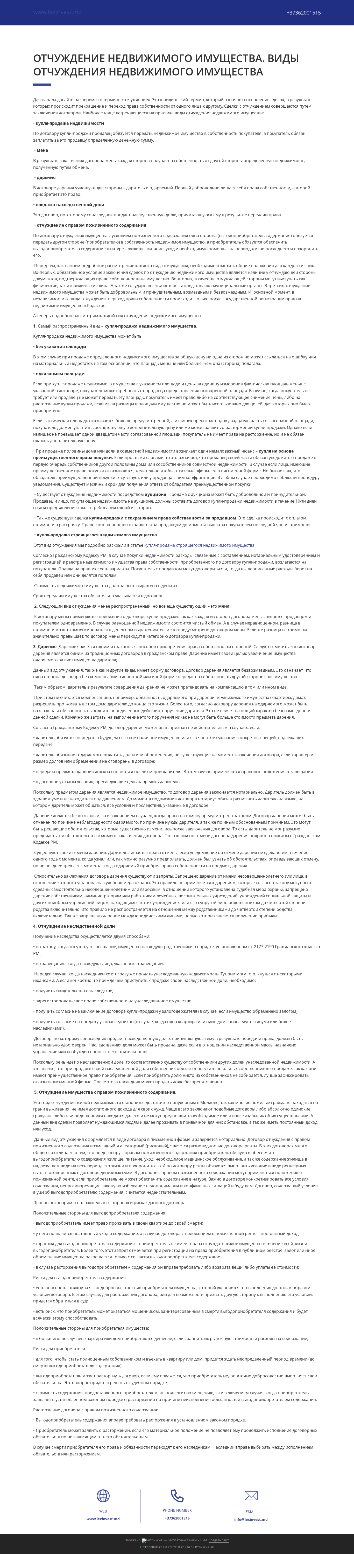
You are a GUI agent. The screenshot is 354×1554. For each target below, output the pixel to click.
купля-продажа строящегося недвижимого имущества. (200, 545)
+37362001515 (304, 12)
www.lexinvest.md (57, 12)
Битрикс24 (201, 1547)
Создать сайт (219, 1540)
